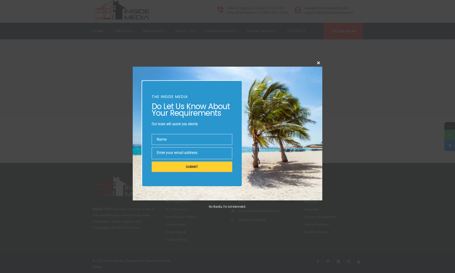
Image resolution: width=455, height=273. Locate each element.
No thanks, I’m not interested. (227, 206)
